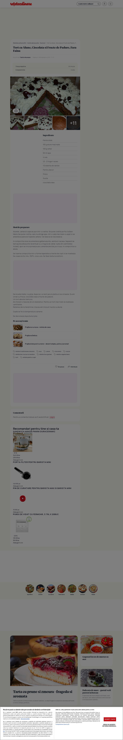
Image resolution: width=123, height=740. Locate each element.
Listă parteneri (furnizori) (62, 724)
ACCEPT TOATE (110, 719)
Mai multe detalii (25, 718)
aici (4, 731)
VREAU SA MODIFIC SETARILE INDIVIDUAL (109, 725)
